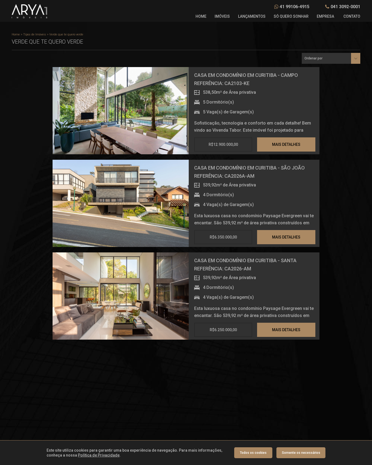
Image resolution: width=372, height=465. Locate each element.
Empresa (325, 16)
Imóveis (222, 16)
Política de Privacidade (99, 455)
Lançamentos (252, 16)
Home (201, 16)
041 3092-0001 (345, 6)
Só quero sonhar (291, 16)
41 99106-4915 (294, 6)
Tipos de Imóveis (34, 34)
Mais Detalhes (286, 144)
